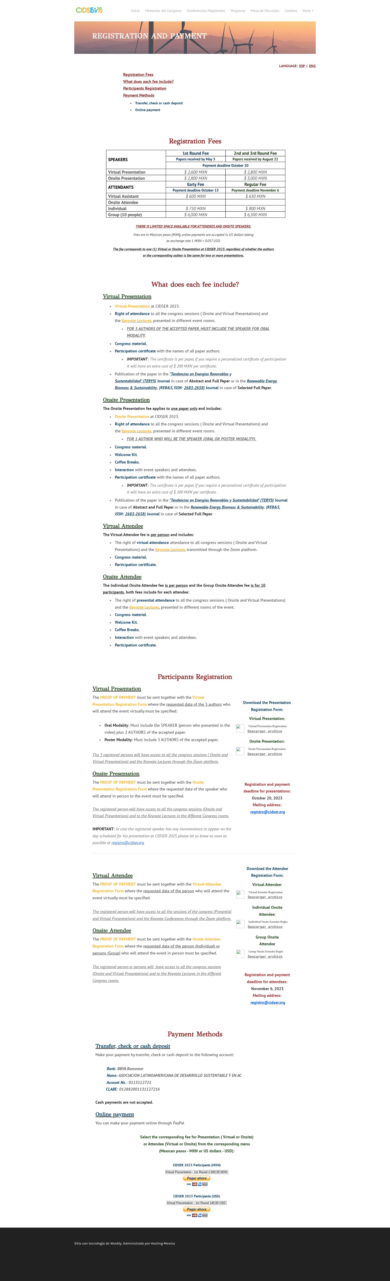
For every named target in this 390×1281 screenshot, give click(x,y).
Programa (238, 10)
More (307, 10)
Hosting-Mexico (163, 1243)
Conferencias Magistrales (206, 10)
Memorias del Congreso (163, 10)
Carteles (291, 10)
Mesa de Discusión (265, 10)
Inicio (135, 10)
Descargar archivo (265, 731)
